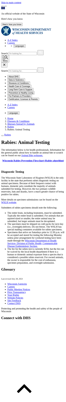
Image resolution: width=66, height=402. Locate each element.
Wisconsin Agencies (17, 284)
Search (4, 53)
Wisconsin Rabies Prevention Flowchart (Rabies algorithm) (33, 160)
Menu (5, 61)
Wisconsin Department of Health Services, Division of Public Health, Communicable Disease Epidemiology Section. (32, 243)
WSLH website (8, 202)
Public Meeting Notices (18, 289)
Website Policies (15, 297)
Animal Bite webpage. (32, 155)
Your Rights (13, 295)
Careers (11, 43)
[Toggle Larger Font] (2, 6)
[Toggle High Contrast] (5, 6)
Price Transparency (16, 292)
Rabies (7, 134)
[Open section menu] (2, 135)
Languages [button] (19, 46)
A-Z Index (12, 40)
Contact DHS (14, 303)
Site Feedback (14, 300)
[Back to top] (24, 399)
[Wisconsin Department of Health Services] (26, 35)
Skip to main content (11, 2)
